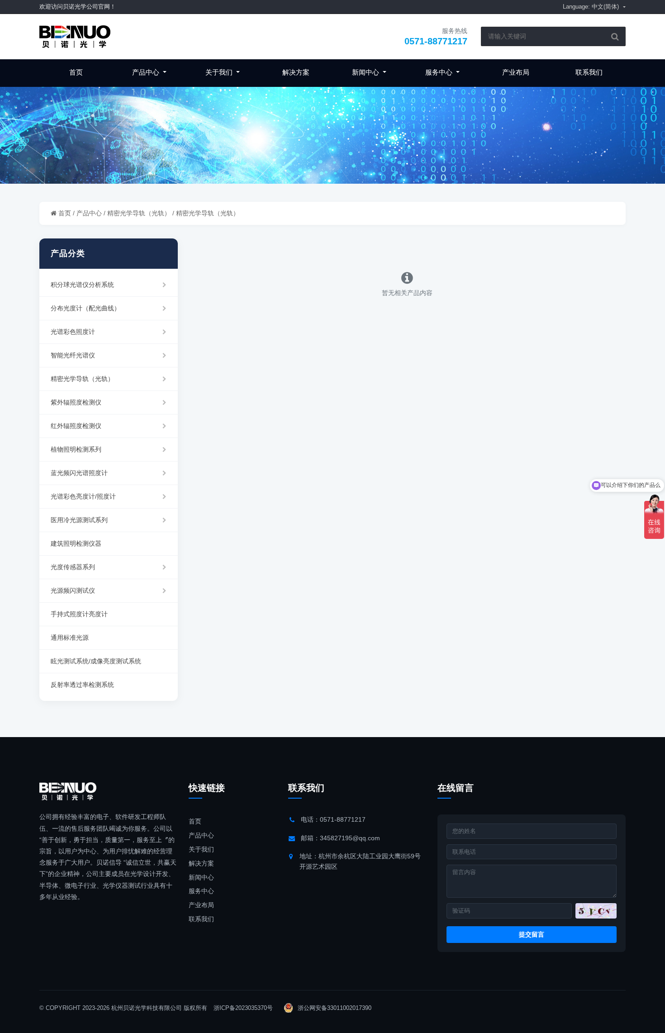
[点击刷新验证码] (596, 911)
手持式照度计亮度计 (79, 614)
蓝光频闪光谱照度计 (79, 472)
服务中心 (439, 72)
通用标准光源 (70, 637)
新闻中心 (366, 72)
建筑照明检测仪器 (76, 543)
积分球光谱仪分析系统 (82, 284)
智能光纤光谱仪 (73, 355)
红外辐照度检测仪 (76, 425)
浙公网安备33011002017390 (333, 1007)
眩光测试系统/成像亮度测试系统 (96, 661)
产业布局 (515, 72)
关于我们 (219, 72)
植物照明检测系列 (76, 449)
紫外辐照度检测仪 (76, 402)
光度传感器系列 (73, 567)
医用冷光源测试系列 (79, 520)
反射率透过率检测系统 (82, 684)
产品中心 (146, 72)
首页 (76, 72)
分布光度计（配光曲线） (85, 308)
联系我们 (589, 72)
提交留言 (531, 934)
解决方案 (295, 72)
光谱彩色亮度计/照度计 (83, 496)
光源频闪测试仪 (73, 590)
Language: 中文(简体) (592, 6)
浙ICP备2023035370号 (243, 1007)
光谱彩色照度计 (73, 331)
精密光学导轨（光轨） (139, 213)
